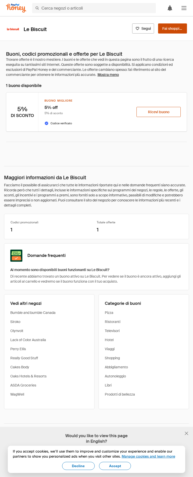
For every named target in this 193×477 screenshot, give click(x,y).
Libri (108, 385)
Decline (78, 466)
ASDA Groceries (23, 385)
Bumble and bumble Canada (33, 312)
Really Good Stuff (24, 358)
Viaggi (110, 349)
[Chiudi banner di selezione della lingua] (186, 433)
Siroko (15, 321)
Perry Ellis (18, 349)
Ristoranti (112, 321)
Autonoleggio (115, 376)
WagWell (17, 394)
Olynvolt (16, 331)
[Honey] (16, 8)
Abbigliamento (116, 367)
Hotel (109, 340)
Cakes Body (19, 367)
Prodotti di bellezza (120, 394)
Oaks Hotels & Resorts (28, 376)
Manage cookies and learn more (148, 456)
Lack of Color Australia (28, 340)
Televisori (112, 331)
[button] (184, 8)
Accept (115, 466)
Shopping (112, 358)
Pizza (109, 312)
